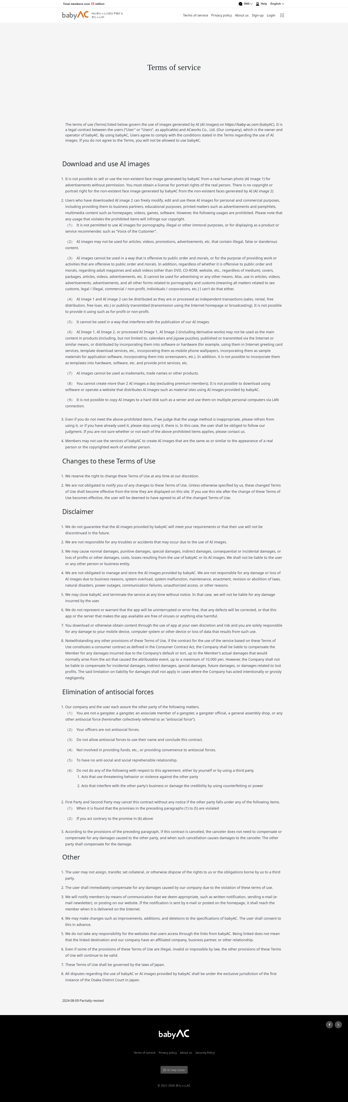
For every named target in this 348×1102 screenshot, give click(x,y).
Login (271, 15)
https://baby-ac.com (242, 124)
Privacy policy (221, 15)
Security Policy (205, 1053)
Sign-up (258, 15)
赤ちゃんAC (183, 1085)
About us (242, 15)
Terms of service (195, 15)
